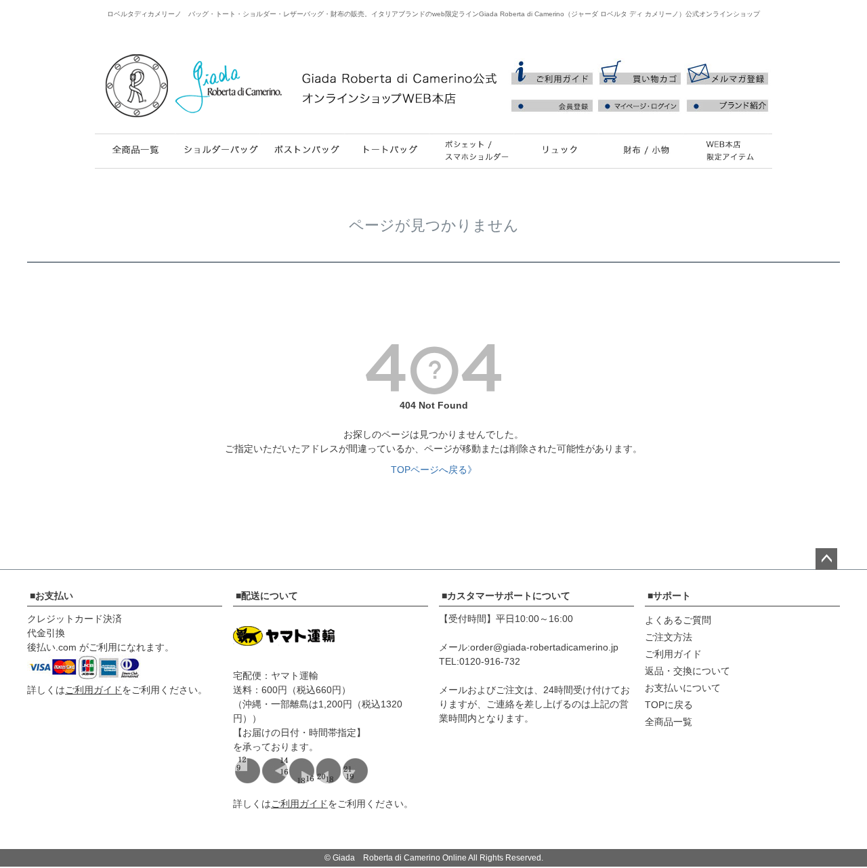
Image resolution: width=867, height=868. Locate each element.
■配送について (267, 595)
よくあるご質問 (678, 620)
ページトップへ (826, 559)
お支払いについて (683, 687)
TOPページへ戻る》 (434, 469)
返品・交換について (687, 670)
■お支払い (51, 595)
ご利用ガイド (93, 689)
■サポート (669, 595)
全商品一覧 (668, 721)
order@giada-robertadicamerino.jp (544, 647)
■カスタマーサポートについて (506, 595)
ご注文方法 (668, 637)
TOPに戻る (669, 704)
